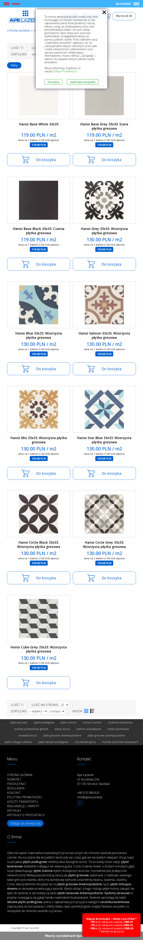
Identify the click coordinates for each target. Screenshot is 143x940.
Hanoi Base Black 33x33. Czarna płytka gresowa (38, 230)
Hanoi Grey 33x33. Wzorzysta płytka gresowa (104, 230)
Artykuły (14, 811)
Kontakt (14, 793)
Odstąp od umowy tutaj (25, 823)
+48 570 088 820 (88, 793)
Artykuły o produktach (26, 815)
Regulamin (16, 788)
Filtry (14, 65)
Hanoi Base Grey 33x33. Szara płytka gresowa (104, 126)
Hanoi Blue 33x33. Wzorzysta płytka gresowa (38, 335)
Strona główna (18, 30)
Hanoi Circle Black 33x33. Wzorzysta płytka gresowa (38, 544)
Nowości (14, 779)
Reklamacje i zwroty (23, 806)
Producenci (16, 784)
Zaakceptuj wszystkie (83, 82)
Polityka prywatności (24, 797)
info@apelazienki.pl (89, 797)
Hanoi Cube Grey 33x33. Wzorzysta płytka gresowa (38, 649)
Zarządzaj (53, 82)
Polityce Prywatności (65, 71)
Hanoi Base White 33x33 (38, 124)
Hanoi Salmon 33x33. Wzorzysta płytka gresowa (104, 335)
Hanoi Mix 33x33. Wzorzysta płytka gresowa (38, 440)
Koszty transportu (22, 802)
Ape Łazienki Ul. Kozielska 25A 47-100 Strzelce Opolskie (93, 779)
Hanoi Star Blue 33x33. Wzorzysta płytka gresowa (104, 440)
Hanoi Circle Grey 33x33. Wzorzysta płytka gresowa (104, 544)
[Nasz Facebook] (80, 803)
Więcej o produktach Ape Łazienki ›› (71, 936)
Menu (16, 4)
